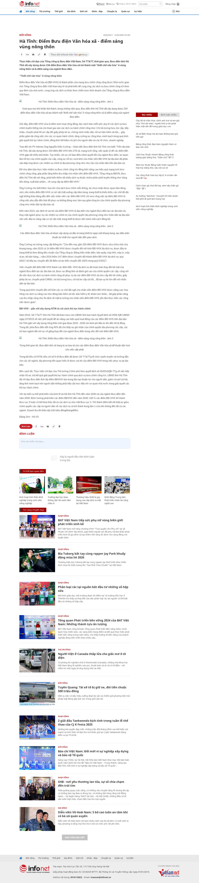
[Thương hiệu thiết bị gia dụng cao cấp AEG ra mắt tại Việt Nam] (89, 484)
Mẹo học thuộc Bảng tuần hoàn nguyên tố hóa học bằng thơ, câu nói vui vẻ (156, 166)
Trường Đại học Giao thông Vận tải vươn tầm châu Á (59, 500)
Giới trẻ (83, 11)
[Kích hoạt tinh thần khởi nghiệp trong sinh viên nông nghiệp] (32, 484)
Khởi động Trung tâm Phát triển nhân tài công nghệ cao (116, 500)
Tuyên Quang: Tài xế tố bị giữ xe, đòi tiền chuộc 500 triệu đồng (92, 689)
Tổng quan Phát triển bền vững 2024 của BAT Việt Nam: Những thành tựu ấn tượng (93, 622)
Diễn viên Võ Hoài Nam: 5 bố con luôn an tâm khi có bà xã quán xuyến (93, 814)
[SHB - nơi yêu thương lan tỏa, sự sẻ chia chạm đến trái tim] (37, 788)
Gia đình (71, 11)
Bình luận (26, 426)
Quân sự (125, 11)
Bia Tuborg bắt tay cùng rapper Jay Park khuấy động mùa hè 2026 (91, 555)
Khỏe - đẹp (97, 11)
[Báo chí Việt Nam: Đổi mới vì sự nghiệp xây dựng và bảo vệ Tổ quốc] (37, 758)
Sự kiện (138, 11)
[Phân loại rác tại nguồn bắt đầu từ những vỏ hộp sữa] (37, 594)
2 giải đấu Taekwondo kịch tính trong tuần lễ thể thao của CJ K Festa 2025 (93, 722)
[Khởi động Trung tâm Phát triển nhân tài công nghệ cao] (117, 484)
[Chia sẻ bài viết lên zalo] (27, 54)
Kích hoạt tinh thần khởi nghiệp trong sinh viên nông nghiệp (31, 500)
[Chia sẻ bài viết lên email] (33, 54)
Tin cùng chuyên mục (33, 509)
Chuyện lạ (112, 11)
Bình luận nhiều (169, 114)
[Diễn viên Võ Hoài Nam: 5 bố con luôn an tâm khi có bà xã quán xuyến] (37, 819)
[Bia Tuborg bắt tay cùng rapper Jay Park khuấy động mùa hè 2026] (37, 560)
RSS (178, 11)
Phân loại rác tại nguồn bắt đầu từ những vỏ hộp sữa (93, 589)
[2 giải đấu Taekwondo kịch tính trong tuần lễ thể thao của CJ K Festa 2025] (37, 727)
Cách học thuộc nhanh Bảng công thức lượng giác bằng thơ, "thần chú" (155, 156)
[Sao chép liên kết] (39, 54)
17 (172, 157)
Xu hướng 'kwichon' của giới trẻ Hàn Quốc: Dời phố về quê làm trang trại (157, 197)
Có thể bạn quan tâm (33, 471)
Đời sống (30, 11)
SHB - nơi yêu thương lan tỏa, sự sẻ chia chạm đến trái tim (91, 783)
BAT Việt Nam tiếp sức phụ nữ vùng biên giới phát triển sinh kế (90, 522)
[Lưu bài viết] (45, 54)
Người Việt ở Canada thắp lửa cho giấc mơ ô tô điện (92, 656)
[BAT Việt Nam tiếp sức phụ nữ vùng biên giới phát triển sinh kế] (37, 527)
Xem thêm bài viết (75, 837)
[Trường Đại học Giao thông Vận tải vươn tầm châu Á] (60, 484)
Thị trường (44, 11)
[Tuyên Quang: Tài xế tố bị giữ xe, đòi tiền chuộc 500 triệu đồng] (37, 694)
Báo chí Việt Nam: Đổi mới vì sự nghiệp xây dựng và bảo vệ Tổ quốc (93, 753)
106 (145, 178)
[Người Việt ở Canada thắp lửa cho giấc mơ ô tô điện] (37, 660)
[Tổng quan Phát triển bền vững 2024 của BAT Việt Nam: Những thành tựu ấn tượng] (37, 627)
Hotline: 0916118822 (127, 4)
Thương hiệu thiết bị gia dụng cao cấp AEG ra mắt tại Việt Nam (88, 500)
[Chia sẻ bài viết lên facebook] (21, 54)
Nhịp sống (63, 516)
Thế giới (59, 11)
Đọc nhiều (147, 114)
